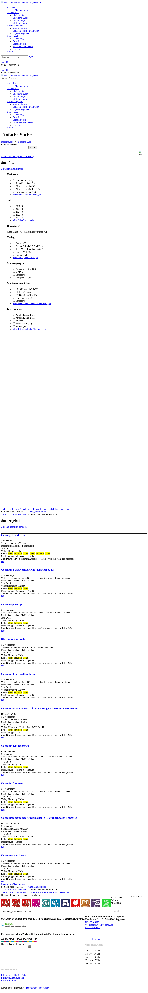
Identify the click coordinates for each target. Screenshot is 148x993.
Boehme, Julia (22, 180)
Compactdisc (21, 277)
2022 (18, 217)
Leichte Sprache (8, 980)
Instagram (96, 939)
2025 (18, 209)
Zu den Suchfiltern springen (14, 527)
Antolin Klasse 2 (23, 318)
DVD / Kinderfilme (25, 295)
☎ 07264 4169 (92, 922)
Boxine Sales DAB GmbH (28, 246)
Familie (19, 326)
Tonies (19, 275)
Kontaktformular (92, 927)
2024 (18, 212)
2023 (18, 215)
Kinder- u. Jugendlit (25, 269)
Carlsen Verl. (21, 252)
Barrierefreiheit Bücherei (12, 977)
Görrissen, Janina (23, 192)
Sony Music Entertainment (28, 249)
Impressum (44, 988)
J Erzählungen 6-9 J (25, 289)
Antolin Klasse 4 (23, 315)
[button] (143, 153)
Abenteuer (20, 320)
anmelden (5, 62)
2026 (18, 206)
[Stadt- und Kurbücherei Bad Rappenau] (20, 2)
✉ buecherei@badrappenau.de (99, 925)
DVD (18, 272)
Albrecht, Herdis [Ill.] (25, 189)
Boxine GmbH (22, 255)
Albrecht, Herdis (23, 186)
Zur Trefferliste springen (12, 169)
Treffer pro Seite (49, 514)
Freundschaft (21, 323)
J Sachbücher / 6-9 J (25, 298)
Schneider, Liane (23, 183)
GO (31, 57)
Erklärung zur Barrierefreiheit (14, 975)
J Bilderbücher (22, 292)
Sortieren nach (7, 511)
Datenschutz (31, 988)
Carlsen (19, 243)
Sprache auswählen (10, 65)
